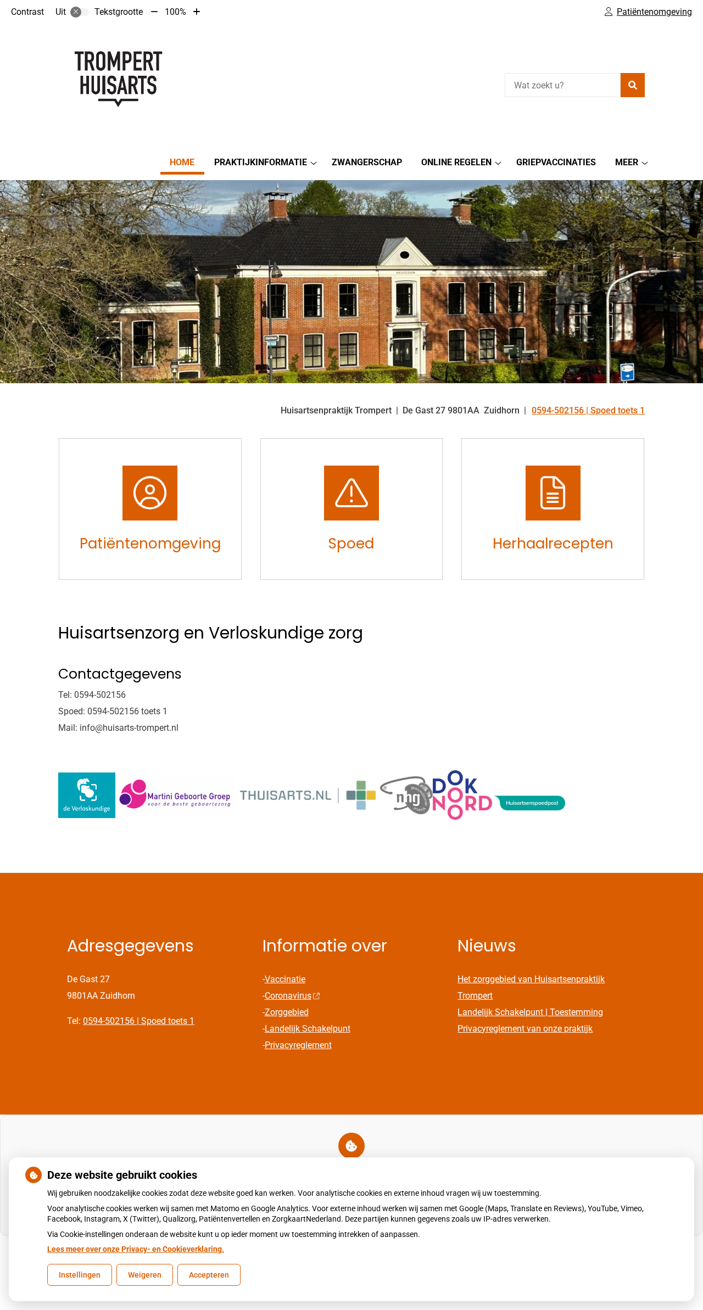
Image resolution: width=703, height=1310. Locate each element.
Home (182, 162)
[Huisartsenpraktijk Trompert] (140, 83)
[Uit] (79, 12)
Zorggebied (287, 1012)
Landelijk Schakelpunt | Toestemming (530, 1012)
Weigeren (144, 1274)
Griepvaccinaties (556, 162)
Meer (626, 162)
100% (175, 12)
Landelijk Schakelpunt (307, 1028)
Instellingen (80, 1274)
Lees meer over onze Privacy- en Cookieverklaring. (135, 1249)
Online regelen (456, 162)
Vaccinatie (285, 979)
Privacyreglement (298, 1045)
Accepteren (209, 1274)
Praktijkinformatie (260, 162)
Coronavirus (288, 995)
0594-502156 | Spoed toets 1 (138, 1021)
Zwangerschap (367, 162)
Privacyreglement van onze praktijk (525, 1028)
